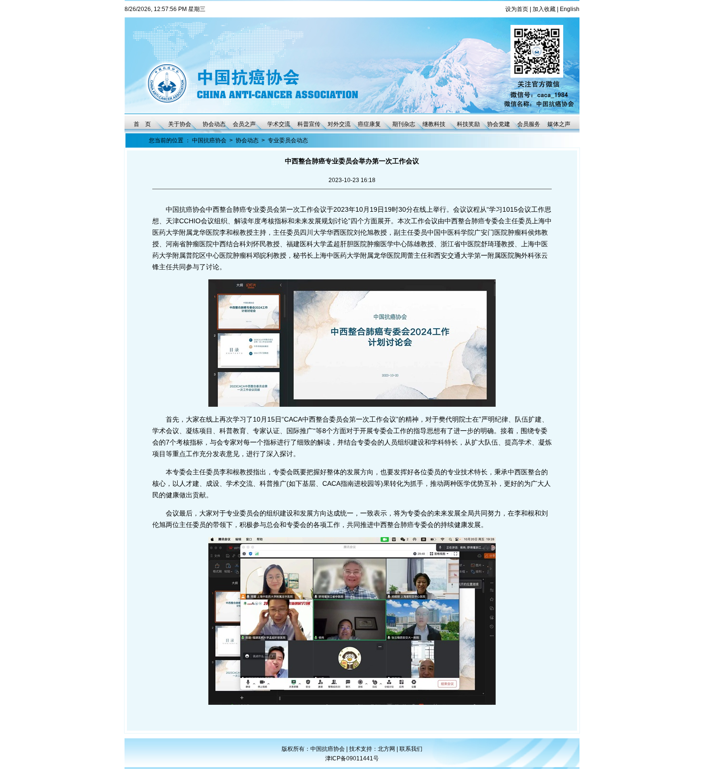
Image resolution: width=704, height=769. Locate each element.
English (569, 9)
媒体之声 (558, 124)
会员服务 (528, 124)
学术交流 (278, 124)
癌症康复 (369, 124)
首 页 (142, 124)
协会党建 (498, 124)
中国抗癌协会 (209, 140)
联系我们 (410, 749)
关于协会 (179, 124)
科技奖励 (468, 124)
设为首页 (516, 9)
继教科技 (433, 124)
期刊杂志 (403, 124)
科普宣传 (308, 124)
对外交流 (339, 124)
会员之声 (244, 124)
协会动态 (214, 124)
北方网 (387, 749)
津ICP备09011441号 (352, 758)
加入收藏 (544, 9)
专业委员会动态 (288, 140)
